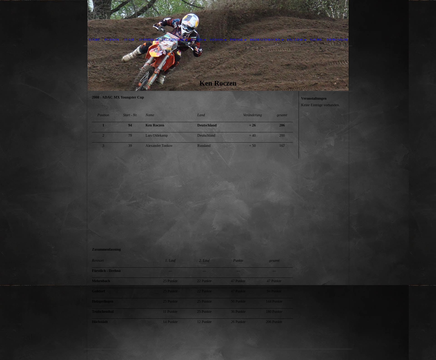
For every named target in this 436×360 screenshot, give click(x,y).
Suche (316, 40)
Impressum (337, 40)
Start (94, 40)
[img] (218, 45)
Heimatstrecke (265, 40)
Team (128, 40)
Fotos (197, 40)
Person (111, 40)
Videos (216, 40)
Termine (146, 40)
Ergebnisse (172, 40)
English (295, 40)
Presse (236, 40)
